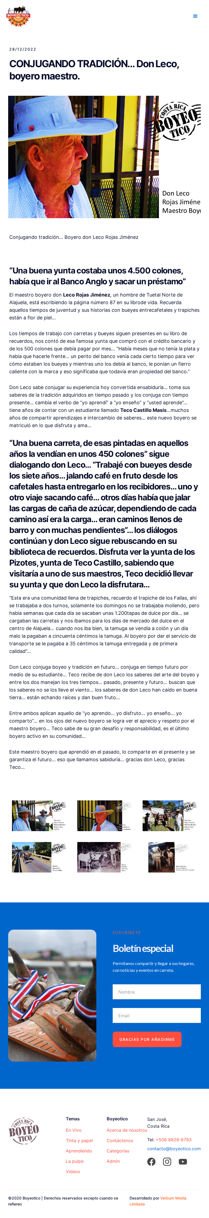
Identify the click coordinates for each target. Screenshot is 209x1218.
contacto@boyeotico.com (174, 1148)
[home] (18, 16)
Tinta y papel (79, 1140)
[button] (195, 16)
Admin (113, 1161)
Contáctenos (120, 1140)
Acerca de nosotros (127, 1130)
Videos (73, 1171)
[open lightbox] (39, 815)
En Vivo (74, 1130)
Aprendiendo (79, 1151)
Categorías (118, 1151)
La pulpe (75, 1161)
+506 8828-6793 (174, 1139)
